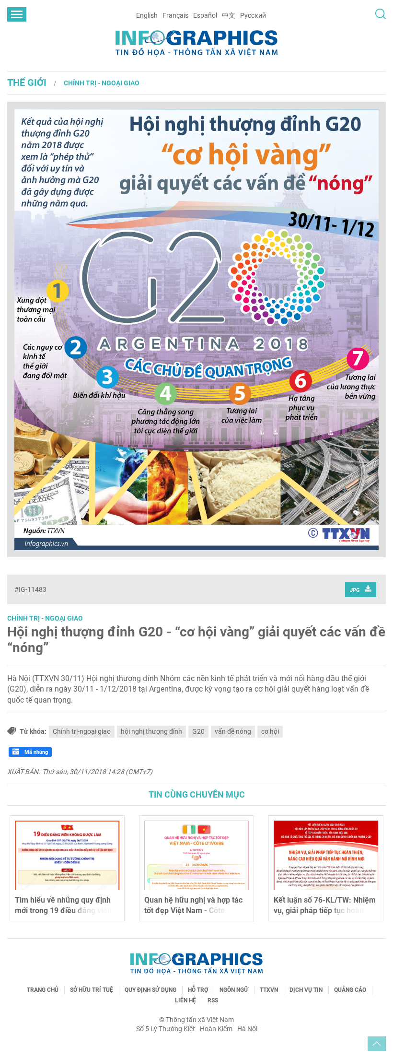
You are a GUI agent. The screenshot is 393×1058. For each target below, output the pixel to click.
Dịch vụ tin (306, 990)
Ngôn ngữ (234, 990)
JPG (355, 590)
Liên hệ (185, 1000)
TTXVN (269, 990)
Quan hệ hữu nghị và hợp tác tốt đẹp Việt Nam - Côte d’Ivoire (193, 910)
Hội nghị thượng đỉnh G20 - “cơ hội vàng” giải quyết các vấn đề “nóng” (196, 640)
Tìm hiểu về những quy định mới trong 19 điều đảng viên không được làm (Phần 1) (63, 910)
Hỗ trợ (198, 990)
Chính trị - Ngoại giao (101, 83)
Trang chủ (42, 990)
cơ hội (270, 731)
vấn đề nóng (233, 731)
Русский (253, 15)
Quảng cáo (350, 990)
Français (175, 15)
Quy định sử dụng (150, 990)
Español (205, 15)
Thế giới (26, 82)
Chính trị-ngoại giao (82, 731)
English (147, 15)
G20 (198, 731)
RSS (213, 1000)
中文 (228, 15)
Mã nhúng (35, 752)
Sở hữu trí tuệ (91, 990)
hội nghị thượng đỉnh (151, 731)
